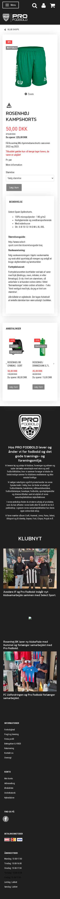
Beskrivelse (15, 202)
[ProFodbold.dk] (30, 18)
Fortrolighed (9, 729)
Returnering (9, 748)
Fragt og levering (11, 734)
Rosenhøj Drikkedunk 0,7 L (40, 364)
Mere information (14, 164)
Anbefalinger (13, 328)
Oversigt (7, 757)
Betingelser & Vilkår (12, 743)
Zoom (31, 94)
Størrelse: (10, 172)
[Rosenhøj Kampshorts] (30, 63)
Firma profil (9, 739)
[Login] (43, 5)
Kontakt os (8, 753)
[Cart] (53, 5)
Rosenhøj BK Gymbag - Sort (15, 364)
